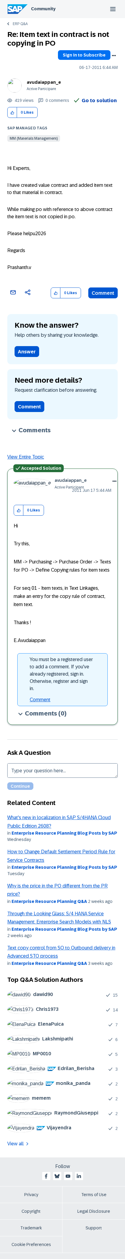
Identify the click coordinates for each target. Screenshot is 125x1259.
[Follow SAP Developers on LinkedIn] (78, 1176)
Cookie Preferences (31, 1244)
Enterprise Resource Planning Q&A (49, 901)
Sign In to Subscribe (84, 55)
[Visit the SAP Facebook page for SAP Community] (46, 1176)
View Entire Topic (25, 456)
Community (43, 8)
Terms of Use (93, 1194)
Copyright (31, 1211)
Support (94, 1227)
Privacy (31, 1194)
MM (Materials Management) (34, 138)
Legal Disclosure (93, 1211)
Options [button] (113, 55)
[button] (12, 112)
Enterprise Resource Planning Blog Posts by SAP (64, 833)
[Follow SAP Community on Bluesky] (57, 1176)
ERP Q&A (20, 24)
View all (15, 1143)
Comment (103, 293)
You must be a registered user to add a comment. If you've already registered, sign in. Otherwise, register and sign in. (61, 674)
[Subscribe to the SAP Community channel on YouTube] (68, 1176)
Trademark (31, 1227)
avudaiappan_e (44, 82)
